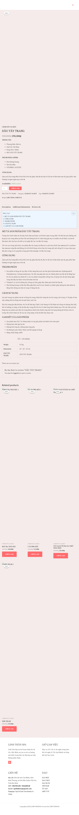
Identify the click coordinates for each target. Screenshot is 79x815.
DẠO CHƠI (46, 780)
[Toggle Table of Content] (72, 213)
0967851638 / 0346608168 (21, 786)
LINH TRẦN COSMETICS (14, 198)
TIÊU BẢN (45, 786)
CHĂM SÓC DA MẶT (9, 127)
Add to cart (15, 188)
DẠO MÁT (45, 778)
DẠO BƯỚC (46, 783)
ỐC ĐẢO (45, 789)
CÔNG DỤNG (9, 219)
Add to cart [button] (9, 554)
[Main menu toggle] (73, 5)
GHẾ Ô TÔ (45, 791)
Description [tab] (6, 207)
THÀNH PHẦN (10, 221)
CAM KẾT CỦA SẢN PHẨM (14, 226)
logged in (16, 373)
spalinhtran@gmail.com (22, 789)
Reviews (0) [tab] (36, 207)
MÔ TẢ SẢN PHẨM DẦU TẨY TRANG (18, 216)
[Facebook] (9, 762)
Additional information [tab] (21, 207)
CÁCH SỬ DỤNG (10, 223)
